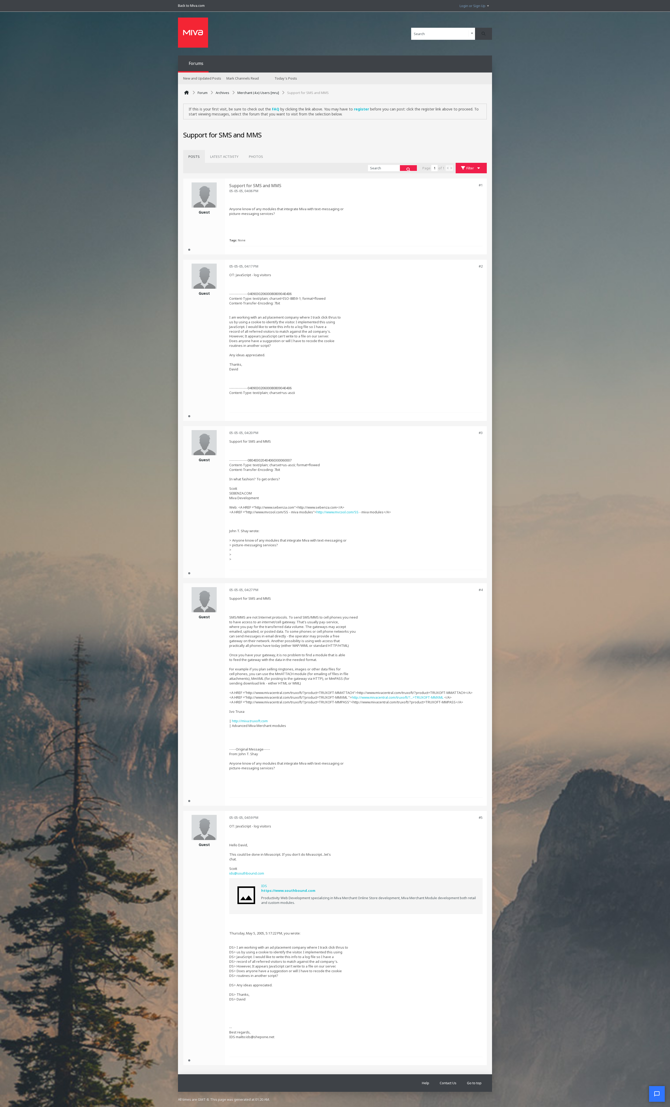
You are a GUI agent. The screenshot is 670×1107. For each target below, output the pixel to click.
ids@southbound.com (246, 873)
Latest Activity (224, 156)
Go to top (474, 1083)
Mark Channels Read (242, 78)
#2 (481, 266)
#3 (481, 432)
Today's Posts (286, 78)
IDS (264, 885)
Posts (194, 156)
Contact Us (448, 1083)
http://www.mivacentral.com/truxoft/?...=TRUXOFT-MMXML (397, 697)
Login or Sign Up (472, 5)
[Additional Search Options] (472, 34)
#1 (481, 185)
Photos (256, 156)
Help (425, 1083)
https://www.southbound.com (288, 890)
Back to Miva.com (191, 5)
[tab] (194, 156)
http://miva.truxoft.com (250, 721)
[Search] (483, 34)
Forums (196, 63)
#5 (481, 817)
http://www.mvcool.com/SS (337, 512)
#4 (481, 589)
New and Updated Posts (202, 78)
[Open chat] (657, 1094)
